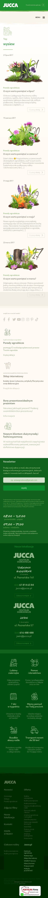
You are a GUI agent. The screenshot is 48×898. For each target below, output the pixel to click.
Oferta (27, 790)
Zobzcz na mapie (22, 596)
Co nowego (8, 796)
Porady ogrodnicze (11, 88)
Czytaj (34, 110)
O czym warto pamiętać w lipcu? (18, 91)
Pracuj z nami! (29, 866)
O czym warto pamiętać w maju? (19, 217)
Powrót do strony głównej (33, 5)
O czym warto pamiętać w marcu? (19, 279)
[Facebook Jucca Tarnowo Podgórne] (4, 320)
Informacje (8, 416)
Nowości (8, 790)
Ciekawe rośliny (11, 845)
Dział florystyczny (30, 819)
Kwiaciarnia (28, 838)
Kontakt (8, 825)
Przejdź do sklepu (10, 388)
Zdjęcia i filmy (10, 808)
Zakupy (6, 799)
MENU (37, 17)
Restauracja (28, 856)
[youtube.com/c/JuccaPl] (19, 320)
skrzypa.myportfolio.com (23, 882)
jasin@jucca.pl (24, 636)
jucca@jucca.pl (24, 588)
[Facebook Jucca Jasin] (9, 320)
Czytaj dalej (8, 355)
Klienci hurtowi (29, 863)
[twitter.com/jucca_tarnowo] (14, 320)
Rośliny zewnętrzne (31, 801)
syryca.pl (22, 883)
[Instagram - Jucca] (23, 320)
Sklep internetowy (30, 858)
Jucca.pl (28, 845)
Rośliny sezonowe (30, 803)
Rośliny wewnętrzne (11, 851)
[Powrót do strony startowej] (10, 5)
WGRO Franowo (30, 861)
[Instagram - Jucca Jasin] (27, 320)
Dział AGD (27, 827)
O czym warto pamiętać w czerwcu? (20, 154)
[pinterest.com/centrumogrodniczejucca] (32, 320)
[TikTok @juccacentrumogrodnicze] (36, 320)
